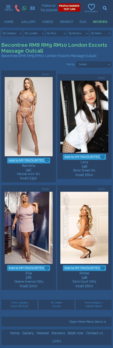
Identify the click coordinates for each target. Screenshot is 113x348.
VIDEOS (47, 22)
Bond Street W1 (84, 170)
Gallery (28, 333)
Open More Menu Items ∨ (87, 322)
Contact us (94, 333)
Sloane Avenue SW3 (28, 281)
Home (14, 333)
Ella (29, 273)
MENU (8, 10)
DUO (83, 22)
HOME (8, 22)
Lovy (84, 162)
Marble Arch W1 (28, 174)
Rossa (84, 273)
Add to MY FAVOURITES (26, 160)
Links (56, 341)
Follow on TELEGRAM (48, 8)
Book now (75, 333)
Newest (43, 333)
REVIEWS (100, 22)
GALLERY (28, 22)
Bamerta (28, 165)
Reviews (58, 333)
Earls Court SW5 (84, 281)
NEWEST (66, 22)
